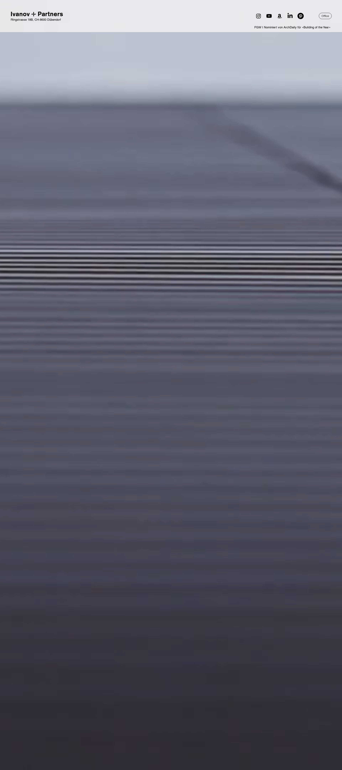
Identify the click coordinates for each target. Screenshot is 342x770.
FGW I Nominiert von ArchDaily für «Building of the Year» (292, 27)
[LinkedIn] (290, 16)
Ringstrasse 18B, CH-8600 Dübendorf (36, 19)
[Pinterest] (300, 16)
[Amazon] (279, 16)
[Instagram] (258, 16)
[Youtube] (269, 16)
